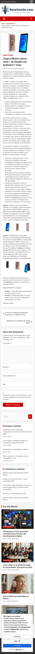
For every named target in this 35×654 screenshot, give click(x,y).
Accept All (17, 645)
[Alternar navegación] (4, 18)
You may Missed (10, 506)
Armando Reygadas (18, 68)
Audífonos (7, 591)
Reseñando (15, 538)
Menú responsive (31, 1)
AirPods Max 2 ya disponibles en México (15, 449)
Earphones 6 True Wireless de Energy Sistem (18, 322)
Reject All (17, 641)
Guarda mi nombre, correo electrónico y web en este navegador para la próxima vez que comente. (17, 397)
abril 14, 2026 (7, 538)
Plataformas (8, 527)
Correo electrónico (9, 376)
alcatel (11, 303)
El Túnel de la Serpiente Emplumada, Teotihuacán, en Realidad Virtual (16, 314)
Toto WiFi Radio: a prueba (18, 493)
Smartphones (8, 55)
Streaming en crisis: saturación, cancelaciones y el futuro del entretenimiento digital (17, 432)
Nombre (6, 367)
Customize (17, 637)
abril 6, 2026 (6, 601)
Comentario (7, 343)
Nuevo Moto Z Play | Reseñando (13, 485)
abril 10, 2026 (7, 570)
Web (4, 384)
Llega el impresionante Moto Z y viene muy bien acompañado (17, 487)
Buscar (30, 416)
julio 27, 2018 (7, 68)
